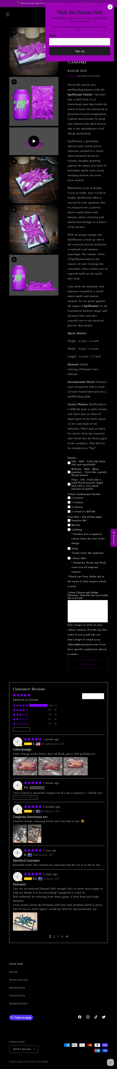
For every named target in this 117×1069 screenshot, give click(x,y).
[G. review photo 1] (20, 834)
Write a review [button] (93, 696)
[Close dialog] (110, 7)
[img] (33, 739)
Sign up (79, 51)
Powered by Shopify (38, 1062)
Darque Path (23, 1062)
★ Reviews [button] (113, 537)
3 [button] (58, 936)
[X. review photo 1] (25, 766)
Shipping (72, 76)
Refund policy (17, 987)
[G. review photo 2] (34, 834)
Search (13, 971)
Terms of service (18, 979)
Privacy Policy (17, 995)
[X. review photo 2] (50, 766)
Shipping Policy (18, 1003)
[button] (8, 14)
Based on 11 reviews (25, 699)
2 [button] (54, 936)
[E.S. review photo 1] (25, 921)
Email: (52, 35)
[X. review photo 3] (75, 766)
